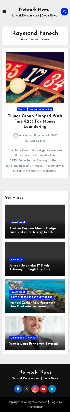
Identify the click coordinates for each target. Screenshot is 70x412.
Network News (34, 9)
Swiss (31, 337)
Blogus (54, 402)
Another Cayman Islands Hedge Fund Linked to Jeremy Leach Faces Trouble (32, 232)
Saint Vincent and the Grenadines (31, 296)
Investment (18, 222)
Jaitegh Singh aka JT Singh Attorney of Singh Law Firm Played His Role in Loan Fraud (31, 269)
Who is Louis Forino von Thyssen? (33, 343)
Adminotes (25, 135)
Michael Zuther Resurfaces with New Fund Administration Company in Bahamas (32, 306)
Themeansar (35, 406)
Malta (21, 109)
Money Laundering (40, 109)
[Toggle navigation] (4, 12)
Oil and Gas (17, 337)
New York (16, 259)
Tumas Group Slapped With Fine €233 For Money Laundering (35, 121)
